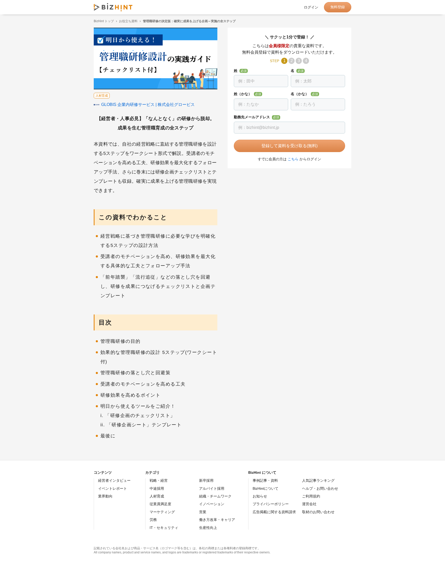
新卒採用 (206, 480)
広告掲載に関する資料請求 (274, 512)
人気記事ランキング (318, 480)
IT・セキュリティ (164, 528)
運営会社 (309, 504)
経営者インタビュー (114, 480)
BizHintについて (265, 488)
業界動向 (105, 496)
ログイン (311, 7)
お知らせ (260, 496)
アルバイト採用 (211, 488)
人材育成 (157, 496)
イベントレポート (112, 488)
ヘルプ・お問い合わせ (320, 488)
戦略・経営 (159, 480)
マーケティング (162, 512)
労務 (153, 520)
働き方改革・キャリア (217, 520)
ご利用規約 (311, 496)
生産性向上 (208, 528)
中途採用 (157, 488)
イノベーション (211, 504)
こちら (293, 159)
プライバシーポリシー (271, 504)
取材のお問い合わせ (318, 512)
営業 (202, 512)
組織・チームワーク (215, 496)
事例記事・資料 (265, 480)
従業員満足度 (160, 504)
